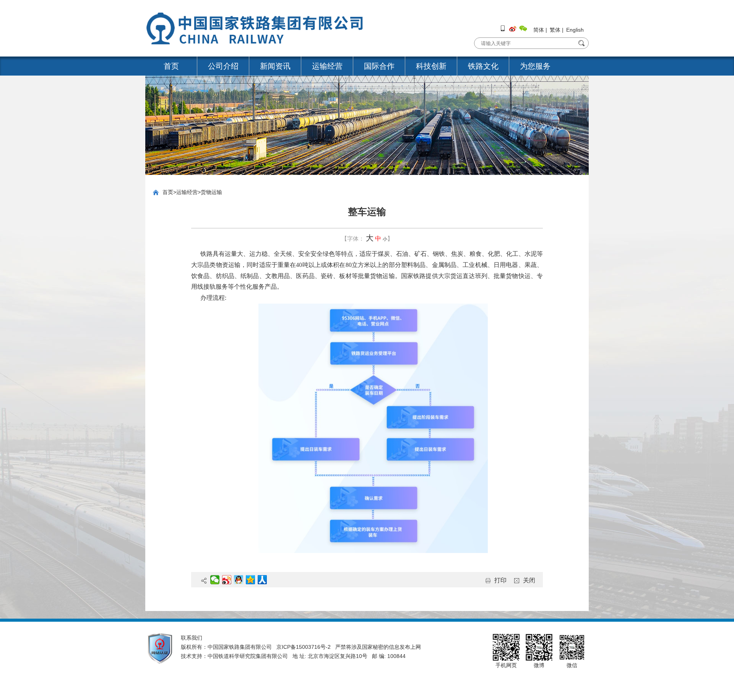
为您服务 (535, 66)
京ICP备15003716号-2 (303, 647)
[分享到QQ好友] (239, 579)
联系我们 (191, 638)
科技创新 (431, 66)
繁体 (555, 30)
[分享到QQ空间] (250, 579)
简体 (538, 30)
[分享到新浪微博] (227, 579)
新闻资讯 (275, 66)
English (575, 30)
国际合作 (379, 66)
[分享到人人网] (262, 579)
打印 (500, 580)
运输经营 (327, 66)
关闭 (529, 580)
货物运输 (211, 192)
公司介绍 (223, 66)
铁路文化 (483, 66)
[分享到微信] (215, 579)
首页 (171, 66)
